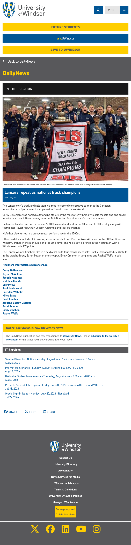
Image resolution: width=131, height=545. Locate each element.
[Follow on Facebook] (50, 531)
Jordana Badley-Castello (17, 303)
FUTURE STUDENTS (65, 27)
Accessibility (65, 470)
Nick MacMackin (12, 281)
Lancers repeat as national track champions (43, 192)
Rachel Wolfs (10, 313)
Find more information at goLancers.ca (25, 265)
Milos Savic (9, 295)
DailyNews (27, 61)
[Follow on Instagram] (97, 531)
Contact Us (65, 458)
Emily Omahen (11, 310)
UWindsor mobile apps (65, 483)
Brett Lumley (10, 299)
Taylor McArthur (12, 274)
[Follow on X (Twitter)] (34, 531)
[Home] (24, 10)
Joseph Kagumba (13, 277)
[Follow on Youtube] (81, 531)
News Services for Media (65, 477)
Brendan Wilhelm (13, 292)
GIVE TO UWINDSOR (65, 50)
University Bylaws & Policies (65, 496)
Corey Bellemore (13, 270)
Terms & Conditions (65, 489)
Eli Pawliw (9, 285)
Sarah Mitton (10, 306)
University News (72, 336)
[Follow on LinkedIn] (65, 531)
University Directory (65, 464)
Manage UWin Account (65, 502)
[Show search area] (98, 10)
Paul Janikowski (12, 288)
